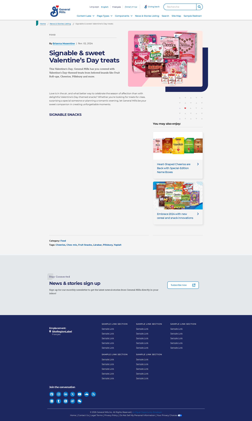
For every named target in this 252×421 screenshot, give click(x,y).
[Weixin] (80, 401)
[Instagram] (58, 394)
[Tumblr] (58, 401)
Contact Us (83, 415)
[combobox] (179, 7)
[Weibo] (72, 401)
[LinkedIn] (65, 394)
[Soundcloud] (86, 394)
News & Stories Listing (147, 16)
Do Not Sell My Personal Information (137, 415)
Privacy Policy (111, 415)
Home (73, 415)
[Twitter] (72, 394)
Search (165, 16)
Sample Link (108, 329)
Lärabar (97, 245)
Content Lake (84, 16)
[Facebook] (51, 394)
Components (122, 16)
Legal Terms (97, 415)
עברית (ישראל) (131, 7)
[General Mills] (60, 11)
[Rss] (93, 394)
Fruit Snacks (85, 245)
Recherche (173, 7)
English (104, 7)
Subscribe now (179, 285)
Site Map (176, 16)
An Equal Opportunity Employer (147, 412)
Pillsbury (108, 245)
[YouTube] (80, 394)
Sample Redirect (193, 16)
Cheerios (60, 245)
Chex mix (72, 245)
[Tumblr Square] (65, 401)
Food (63, 241)
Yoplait (117, 245)
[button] (199, 7)
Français (116, 7)
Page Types (103, 16)
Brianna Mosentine (64, 43)
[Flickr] (51, 401)
